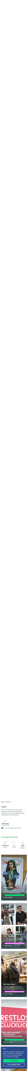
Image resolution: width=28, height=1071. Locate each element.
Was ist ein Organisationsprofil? (13, 828)
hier (17, 1057)
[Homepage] (14, 3)
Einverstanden (14, 1060)
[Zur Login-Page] (26, 4)
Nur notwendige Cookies (14, 1064)
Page (2, 802)
